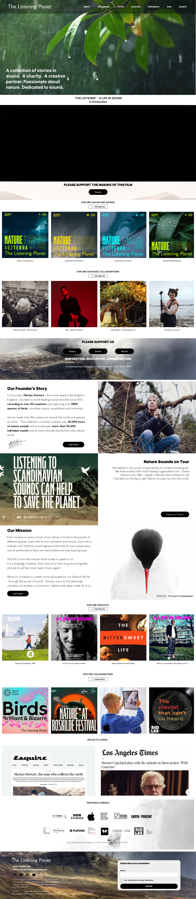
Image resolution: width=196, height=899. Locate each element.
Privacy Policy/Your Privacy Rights (35, 890)
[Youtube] (34, 874)
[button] (191, 92)
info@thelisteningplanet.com (33, 868)
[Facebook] (21, 874)
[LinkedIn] (28, 874)
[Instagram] (15, 874)
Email (123, 869)
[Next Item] (187, 769)
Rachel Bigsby (187, 595)
